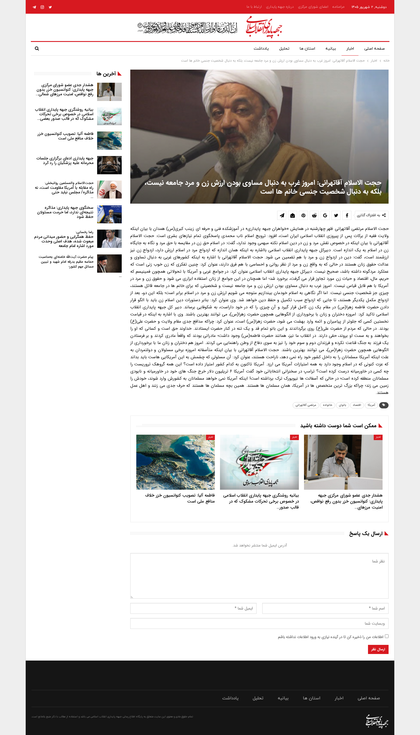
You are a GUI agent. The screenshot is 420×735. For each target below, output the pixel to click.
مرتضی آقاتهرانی (305, 405)
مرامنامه (339, 7)
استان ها (307, 48)
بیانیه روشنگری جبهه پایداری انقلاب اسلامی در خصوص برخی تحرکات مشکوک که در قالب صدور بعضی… (64, 114)
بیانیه (330, 48)
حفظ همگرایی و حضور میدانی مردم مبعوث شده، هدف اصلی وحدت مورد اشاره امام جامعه (63, 239)
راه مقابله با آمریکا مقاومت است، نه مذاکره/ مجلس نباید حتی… (64, 190)
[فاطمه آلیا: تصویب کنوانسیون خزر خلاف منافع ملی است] (175, 462)
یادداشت (261, 48)
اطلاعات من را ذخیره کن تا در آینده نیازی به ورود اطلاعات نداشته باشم (330, 637)
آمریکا (371, 405)
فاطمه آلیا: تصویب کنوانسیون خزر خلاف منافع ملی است (65, 136)
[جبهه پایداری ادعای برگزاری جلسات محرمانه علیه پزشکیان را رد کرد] (109, 165)
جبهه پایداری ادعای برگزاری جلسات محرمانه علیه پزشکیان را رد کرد (65, 160)
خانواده (327, 405)
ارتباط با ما (254, 7)
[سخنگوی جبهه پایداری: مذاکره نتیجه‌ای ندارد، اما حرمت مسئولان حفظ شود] (109, 214)
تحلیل (284, 48)
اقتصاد (357, 405)
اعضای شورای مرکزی (313, 7)
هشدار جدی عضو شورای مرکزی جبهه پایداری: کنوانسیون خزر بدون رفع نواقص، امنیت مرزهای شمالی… (64, 89)
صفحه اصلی (374, 48)
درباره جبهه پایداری (280, 7)
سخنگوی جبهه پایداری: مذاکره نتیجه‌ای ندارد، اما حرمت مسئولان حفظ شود (65, 212)
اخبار (350, 48)
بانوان (342, 405)
